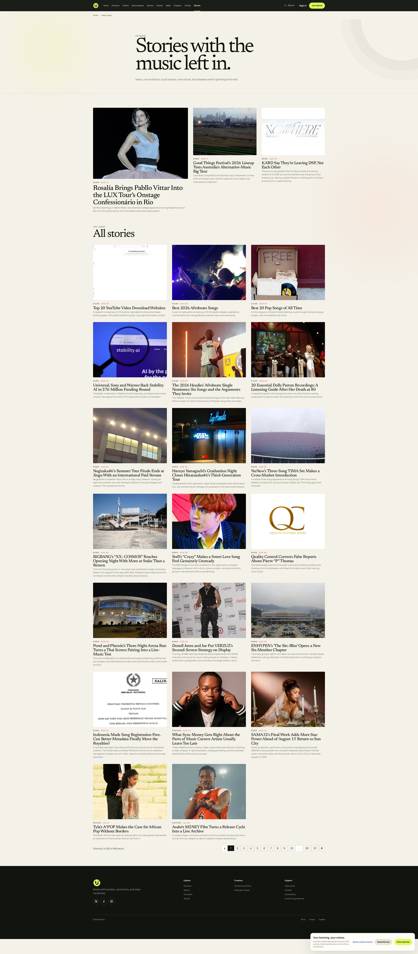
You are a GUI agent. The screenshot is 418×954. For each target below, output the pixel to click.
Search (187, 890)
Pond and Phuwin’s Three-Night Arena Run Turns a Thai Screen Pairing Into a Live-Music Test (129, 650)
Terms (303, 919)
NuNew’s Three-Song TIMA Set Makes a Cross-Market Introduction (285, 473)
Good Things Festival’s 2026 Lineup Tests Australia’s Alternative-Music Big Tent (223, 167)
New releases (138, 5)
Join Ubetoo (317, 5)
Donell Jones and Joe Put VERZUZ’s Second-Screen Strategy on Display (202, 648)
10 (291, 848)
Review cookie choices (363, 942)
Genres (150, 5)
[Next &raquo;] (322, 848)
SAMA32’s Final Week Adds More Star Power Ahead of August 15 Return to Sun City (286, 739)
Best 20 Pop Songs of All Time (276, 308)
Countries (188, 894)
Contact (288, 890)
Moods (160, 5)
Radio (168, 5)
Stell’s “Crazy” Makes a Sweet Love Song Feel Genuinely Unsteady (206, 559)
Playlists (177, 5)
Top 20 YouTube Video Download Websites (129, 308)
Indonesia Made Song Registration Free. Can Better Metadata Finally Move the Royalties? (126, 739)
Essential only (383, 942)
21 (315, 848)
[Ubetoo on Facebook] (104, 901)
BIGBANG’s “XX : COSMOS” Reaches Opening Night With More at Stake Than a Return (129, 561)
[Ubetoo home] (96, 5)
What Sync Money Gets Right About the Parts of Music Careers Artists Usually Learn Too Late (206, 739)
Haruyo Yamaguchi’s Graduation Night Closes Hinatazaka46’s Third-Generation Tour (206, 475)
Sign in (302, 5)
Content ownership (242, 886)
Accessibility (290, 894)
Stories (197, 5)
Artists (188, 5)
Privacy (312, 919)
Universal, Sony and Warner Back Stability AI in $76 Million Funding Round (128, 388)
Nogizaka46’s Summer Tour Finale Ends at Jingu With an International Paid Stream (128, 473)
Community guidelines (294, 898)
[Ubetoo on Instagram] (111, 901)
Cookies (322, 919)
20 (307, 848)
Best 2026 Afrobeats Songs (195, 308)
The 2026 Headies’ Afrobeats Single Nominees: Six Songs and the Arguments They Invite (206, 390)
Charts (126, 5)
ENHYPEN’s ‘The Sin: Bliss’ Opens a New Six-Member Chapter (285, 648)
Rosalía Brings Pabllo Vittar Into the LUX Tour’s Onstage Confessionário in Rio (138, 195)
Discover (116, 5)
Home (106, 5)
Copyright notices (242, 890)
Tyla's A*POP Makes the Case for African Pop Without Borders (127, 829)
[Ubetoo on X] (96, 901)
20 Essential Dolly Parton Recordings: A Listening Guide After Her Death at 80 (284, 388)
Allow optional (403, 942)
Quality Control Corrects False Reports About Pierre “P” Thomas (283, 559)
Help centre (290, 886)
